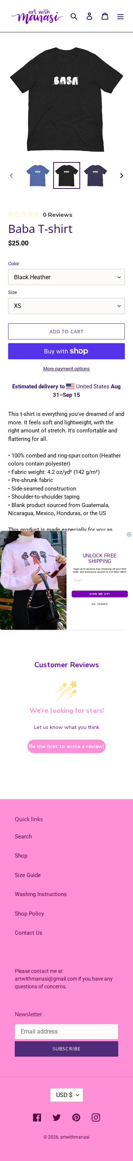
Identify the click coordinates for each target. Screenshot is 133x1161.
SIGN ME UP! (99, 594)
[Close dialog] (129, 535)
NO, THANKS (100, 604)
